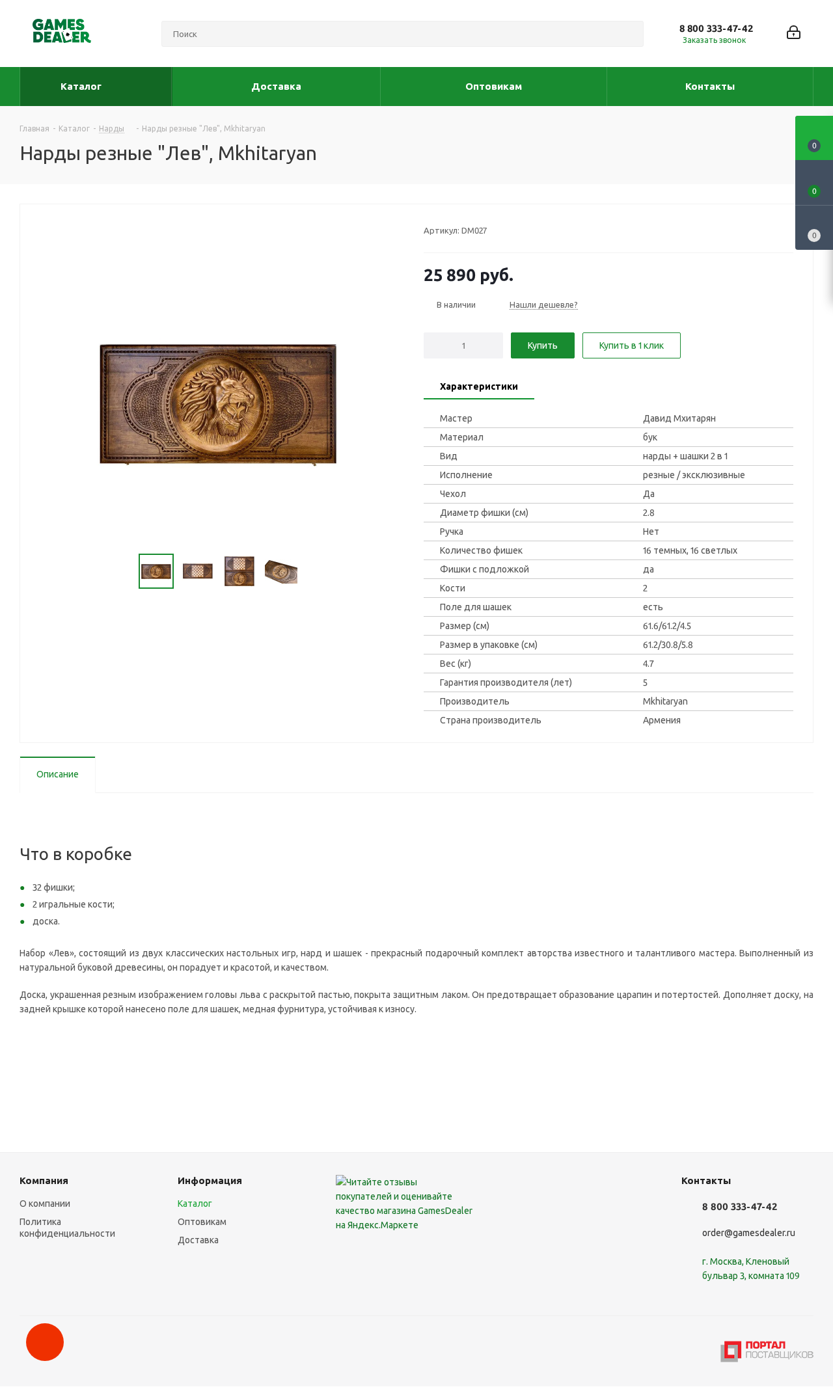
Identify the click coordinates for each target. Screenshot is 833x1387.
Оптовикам (202, 1222)
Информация (210, 1180)
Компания (44, 1180)
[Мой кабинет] (793, 33)
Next (313, 571)
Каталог (195, 1203)
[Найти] (628, 34)
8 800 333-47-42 (716, 28)
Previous (123, 571)
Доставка (198, 1240)
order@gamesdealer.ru (748, 1233)
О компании (45, 1203)
